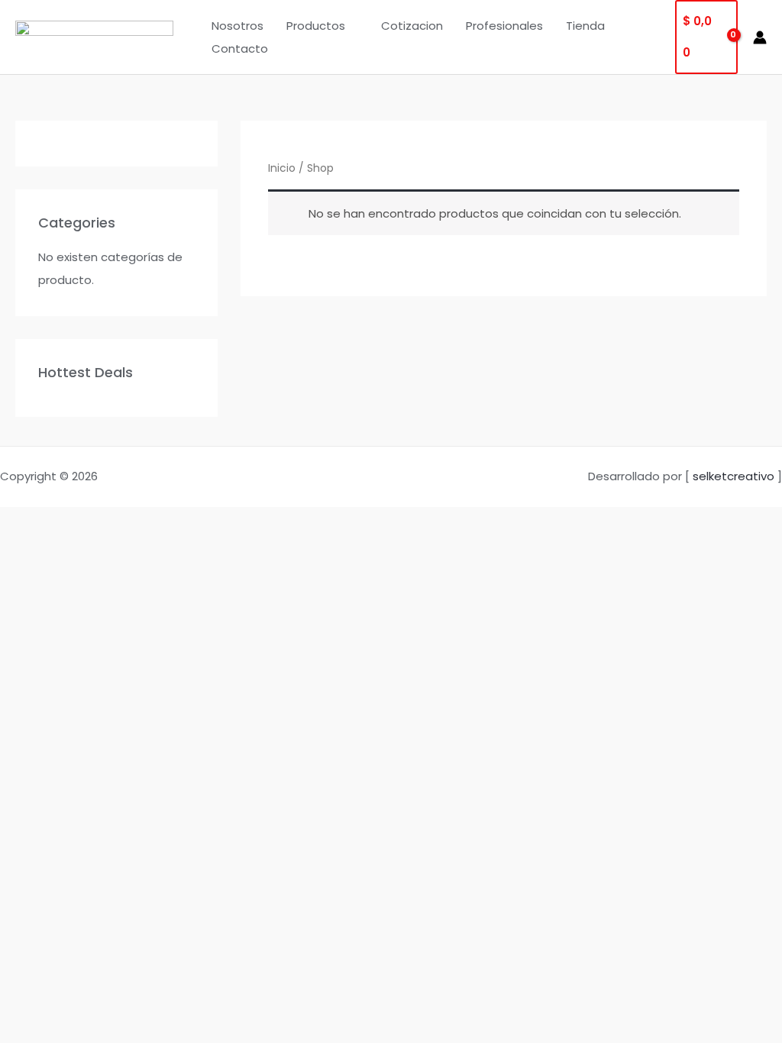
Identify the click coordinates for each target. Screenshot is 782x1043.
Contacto (240, 48)
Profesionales (504, 26)
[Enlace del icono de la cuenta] (760, 37)
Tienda (585, 26)
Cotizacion (412, 26)
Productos (315, 26)
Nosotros (237, 26)
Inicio (282, 168)
